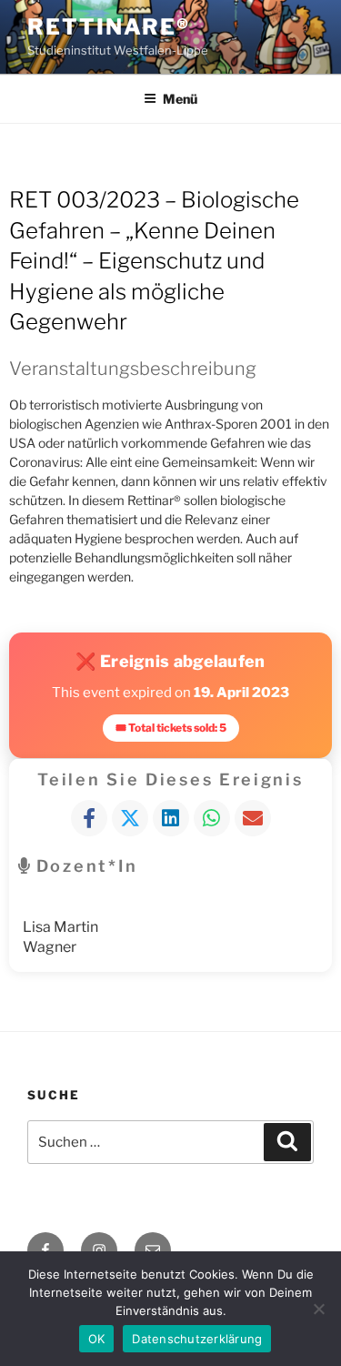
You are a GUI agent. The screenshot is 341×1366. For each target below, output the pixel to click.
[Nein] (318, 1309)
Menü (180, 98)
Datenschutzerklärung (197, 1338)
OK (96, 1338)
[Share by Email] (253, 818)
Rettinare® (108, 27)
